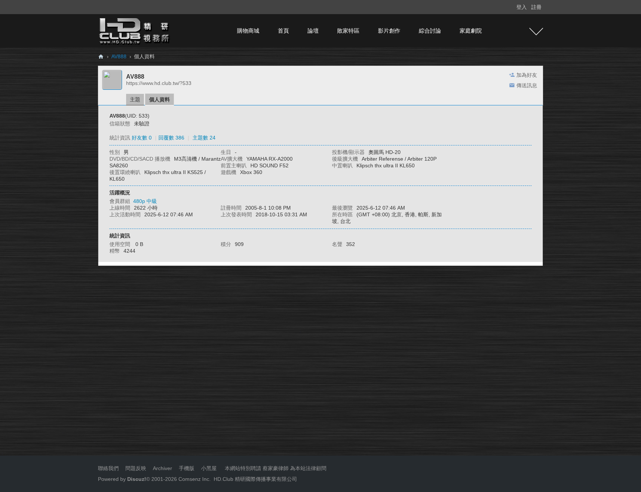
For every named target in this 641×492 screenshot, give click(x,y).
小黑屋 (209, 468)
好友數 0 (142, 138)
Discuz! (136, 479)
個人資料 (159, 99)
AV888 (118, 56)
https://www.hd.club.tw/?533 (158, 83)
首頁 (283, 30)
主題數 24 (204, 138)
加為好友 (526, 75)
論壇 (313, 30)
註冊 (536, 7)
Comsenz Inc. (194, 479)
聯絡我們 (108, 468)
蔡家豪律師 (276, 468)
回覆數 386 (171, 138)
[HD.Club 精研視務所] (135, 30)
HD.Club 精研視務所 (101, 56)
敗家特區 (348, 30)
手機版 (186, 468)
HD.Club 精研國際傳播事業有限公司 (255, 479)
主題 (135, 99)
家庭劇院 (471, 30)
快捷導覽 (536, 31)
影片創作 (389, 30)
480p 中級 (145, 201)
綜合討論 (430, 30)
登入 (521, 7)
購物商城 (248, 30)
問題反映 (135, 468)
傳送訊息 (526, 85)
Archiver (162, 468)
